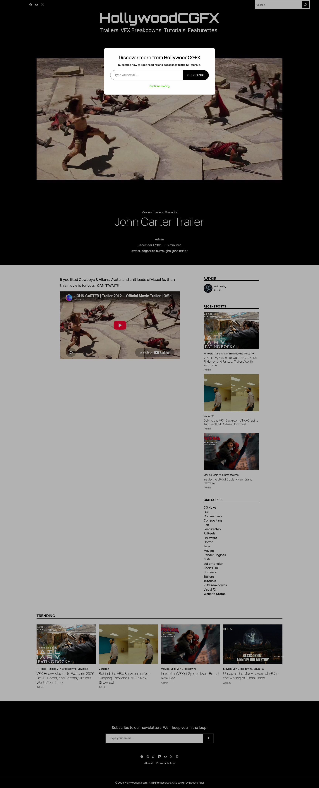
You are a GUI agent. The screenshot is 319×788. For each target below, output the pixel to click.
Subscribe (195, 75)
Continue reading (159, 86)
